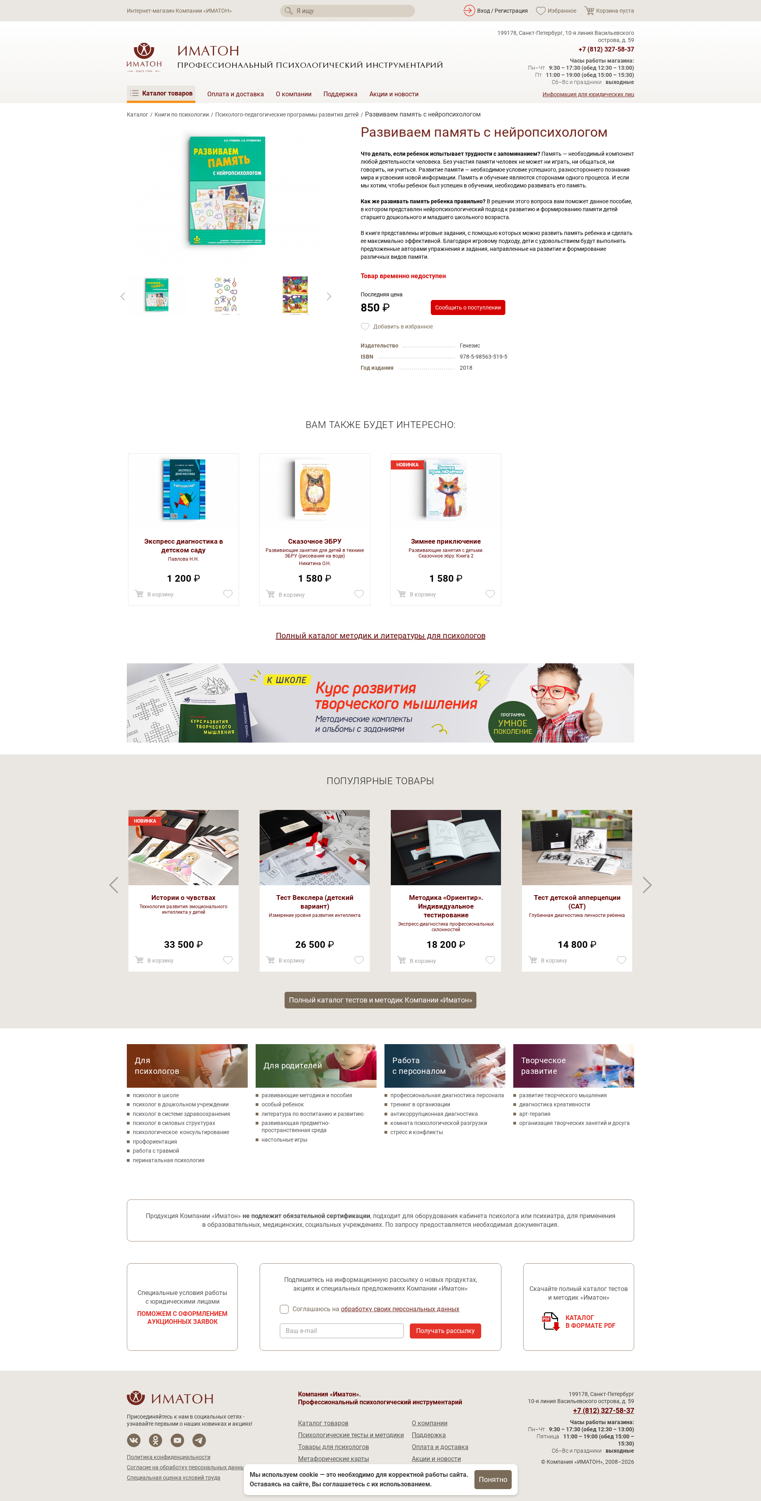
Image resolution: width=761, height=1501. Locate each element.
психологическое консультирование (181, 1132)
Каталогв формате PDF (591, 1321)
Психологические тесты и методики (351, 1435)
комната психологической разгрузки (438, 1123)
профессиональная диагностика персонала (447, 1095)
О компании (294, 94)
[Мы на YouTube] (177, 1440)
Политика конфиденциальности (168, 1457)
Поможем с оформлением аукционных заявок (182, 1317)
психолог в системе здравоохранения (181, 1114)
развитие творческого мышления (563, 1095)
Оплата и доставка (235, 94)
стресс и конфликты (416, 1132)
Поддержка (340, 94)
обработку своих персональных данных (400, 1309)
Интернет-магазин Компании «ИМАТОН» (179, 11)
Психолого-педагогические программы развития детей (287, 114)
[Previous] (329, 296)
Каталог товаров (323, 1423)
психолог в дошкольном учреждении (181, 1104)
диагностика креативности (554, 1104)
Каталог (137, 114)
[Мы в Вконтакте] (134, 1440)
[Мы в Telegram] (199, 1440)
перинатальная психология (169, 1160)
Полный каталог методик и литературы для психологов (381, 636)
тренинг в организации (420, 1104)
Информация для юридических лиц (588, 94)
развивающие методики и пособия (307, 1095)
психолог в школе (156, 1095)
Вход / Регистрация (502, 10)
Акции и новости (394, 94)
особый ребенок (283, 1104)
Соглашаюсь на (376, 1309)
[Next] (123, 296)
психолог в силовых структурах (174, 1123)
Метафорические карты (333, 1459)
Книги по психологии (182, 114)
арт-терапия (535, 1114)
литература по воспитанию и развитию (312, 1114)
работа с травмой (156, 1151)
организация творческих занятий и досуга (574, 1123)
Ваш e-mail (301, 1331)
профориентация (155, 1141)
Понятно (493, 1479)
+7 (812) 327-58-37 (606, 49)
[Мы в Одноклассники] (156, 1440)
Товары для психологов (333, 1447)
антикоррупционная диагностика (434, 1114)
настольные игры (285, 1139)
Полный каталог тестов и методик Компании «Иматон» (380, 1000)
